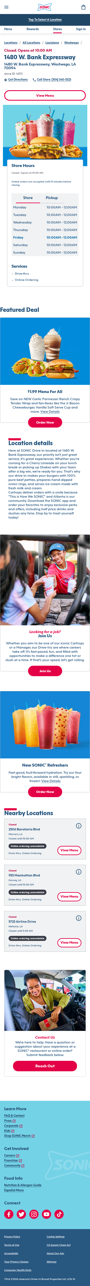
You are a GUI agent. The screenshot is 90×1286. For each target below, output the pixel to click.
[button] (45, 839)
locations (10, 43)
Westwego (71, 43)
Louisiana (52, 43)
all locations (31, 43)
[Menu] (6, 7)
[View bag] (83, 7)
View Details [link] (50, 412)
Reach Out (45, 1066)
